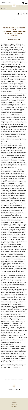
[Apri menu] (26, 3)
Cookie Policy (14, 404)
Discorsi (3, 8)
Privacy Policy (14, 406)
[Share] (27, 14)
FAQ (14, 400)
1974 (6, 8)
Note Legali (14, 402)
